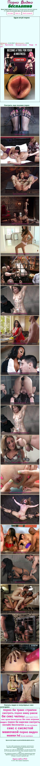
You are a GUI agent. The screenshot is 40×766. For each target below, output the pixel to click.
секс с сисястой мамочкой (17, 730)
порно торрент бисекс (31, 717)
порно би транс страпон (20, 710)
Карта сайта (17, 759)
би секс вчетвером (31, 725)
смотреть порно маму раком (19, 713)
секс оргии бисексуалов (11, 719)
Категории (10, 13)
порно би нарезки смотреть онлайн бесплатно (21, 723)
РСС (25, 759)
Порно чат (18, 13)
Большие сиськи (21, 45)
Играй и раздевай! (27, 13)
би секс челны (13, 716)
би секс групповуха (27, 736)
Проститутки (9, 45)
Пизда (31, 45)
